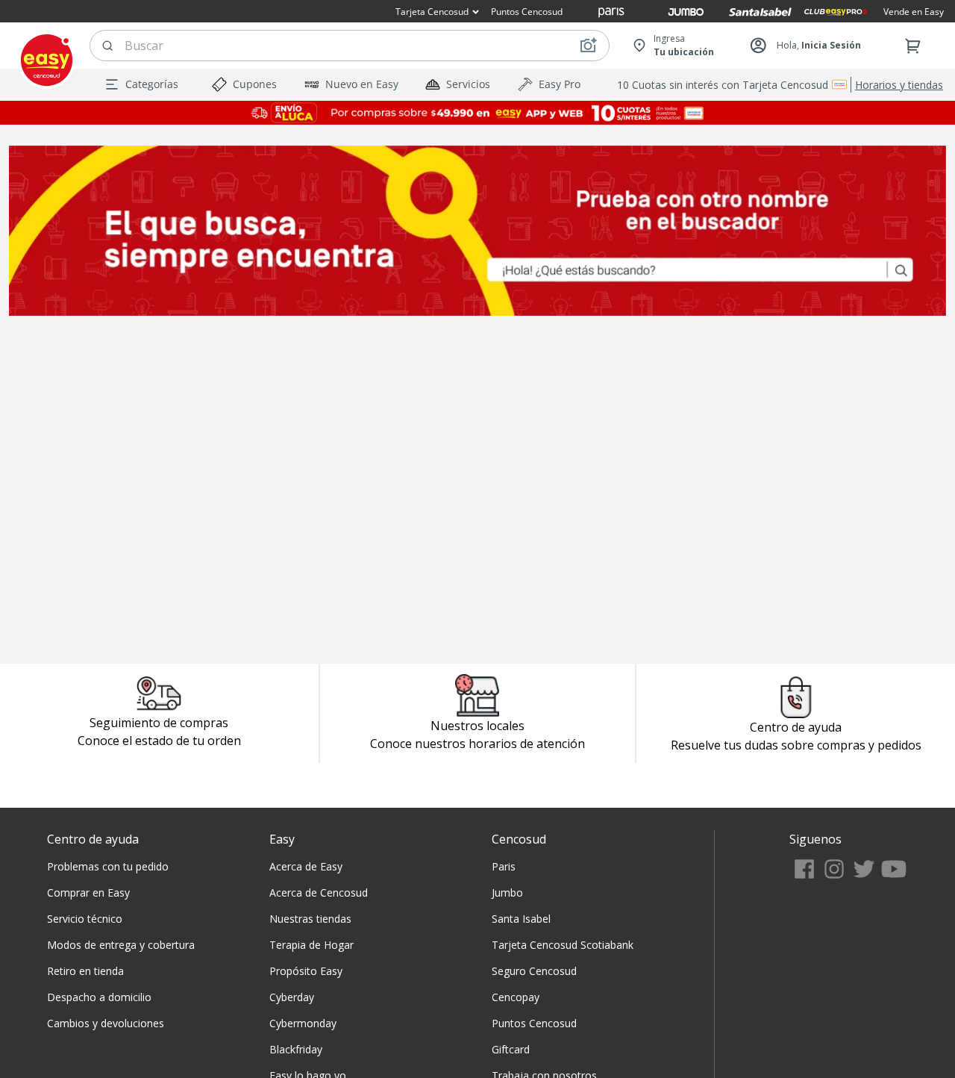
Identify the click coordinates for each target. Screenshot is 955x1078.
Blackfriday (295, 1049)
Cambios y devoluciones (105, 1023)
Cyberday (291, 997)
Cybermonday (302, 1023)
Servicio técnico (84, 919)
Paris (504, 866)
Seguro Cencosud (534, 971)
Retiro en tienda (85, 971)
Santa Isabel (521, 919)
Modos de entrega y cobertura (121, 945)
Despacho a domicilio (99, 997)
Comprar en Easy (88, 892)
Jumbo (507, 892)
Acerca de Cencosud (318, 892)
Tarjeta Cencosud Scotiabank (562, 945)
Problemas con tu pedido (108, 866)
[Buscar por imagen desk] (588, 45)
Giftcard (511, 1049)
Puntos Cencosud (534, 1023)
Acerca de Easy (305, 866)
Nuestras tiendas (310, 919)
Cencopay (515, 997)
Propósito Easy (305, 971)
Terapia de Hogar (311, 945)
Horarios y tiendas (899, 85)
